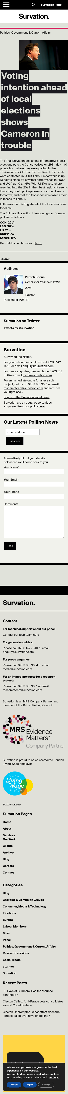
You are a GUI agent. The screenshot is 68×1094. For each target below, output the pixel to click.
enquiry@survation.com (38, 366)
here (42, 406)
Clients (8, 846)
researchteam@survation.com (23, 388)
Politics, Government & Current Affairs (29, 946)
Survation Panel (51, 5)
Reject (30, 1084)
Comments (11, 504)
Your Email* (11, 480)
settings (54, 1077)
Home (7, 822)
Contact (8, 872)
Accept (14, 1084)
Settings (46, 1084)
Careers (8, 866)
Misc (6, 933)
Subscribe (15, 440)
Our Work (9, 839)
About (7, 829)
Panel (7, 940)
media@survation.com (37, 375)
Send (10, 546)
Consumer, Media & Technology (24, 906)
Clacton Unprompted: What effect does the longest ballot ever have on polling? (31, 1014)
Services (9, 835)
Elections (9, 913)
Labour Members (15, 926)
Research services (16, 953)
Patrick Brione (35, 277)
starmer (8, 967)
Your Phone (11, 492)
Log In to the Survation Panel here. (26, 397)
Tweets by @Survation (19, 328)
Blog (6, 859)
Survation (9, 973)
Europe (8, 920)
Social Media (12, 960)
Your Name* (11, 467)
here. (38, 243)
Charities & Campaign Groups (23, 900)
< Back (4, 259)
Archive (8, 852)
